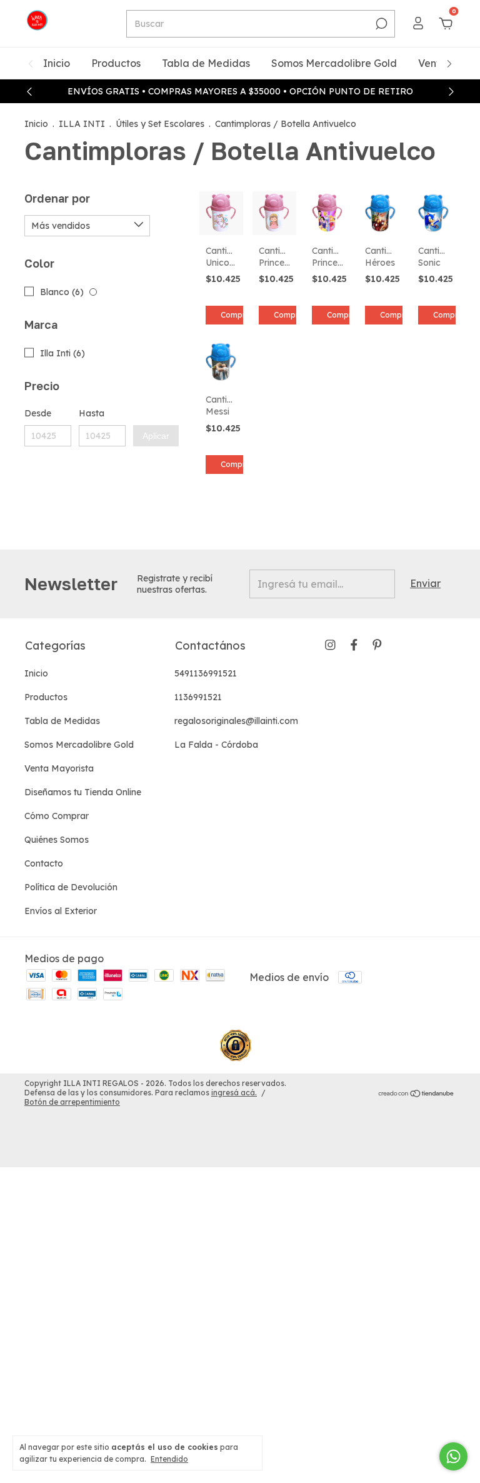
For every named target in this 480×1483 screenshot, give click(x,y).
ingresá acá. (234, 1092)
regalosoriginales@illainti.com (236, 720)
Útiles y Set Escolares (160, 123)
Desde (37, 413)
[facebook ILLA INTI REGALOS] (354, 645)
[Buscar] (380, 23)
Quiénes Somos (56, 839)
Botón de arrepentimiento (72, 1102)
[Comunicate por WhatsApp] (453, 1456)
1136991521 (198, 697)
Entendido (169, 1459)
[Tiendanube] (417, 1094)
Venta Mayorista (59, 768)
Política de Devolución (71, 887)
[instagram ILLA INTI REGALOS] (330, 645)
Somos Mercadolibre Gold (334, 63)
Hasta (91, 413)
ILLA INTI (82, 123)
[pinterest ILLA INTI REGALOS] (377, 645)
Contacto (43, 863)
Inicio (56, 63)
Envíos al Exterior (60, 911)
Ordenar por (57, 198)
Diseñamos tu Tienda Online (82, 792)
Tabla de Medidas (206, 63)
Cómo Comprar (56, 816)
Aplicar (155, 436)
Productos (116, 63)
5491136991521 (205, 673)
